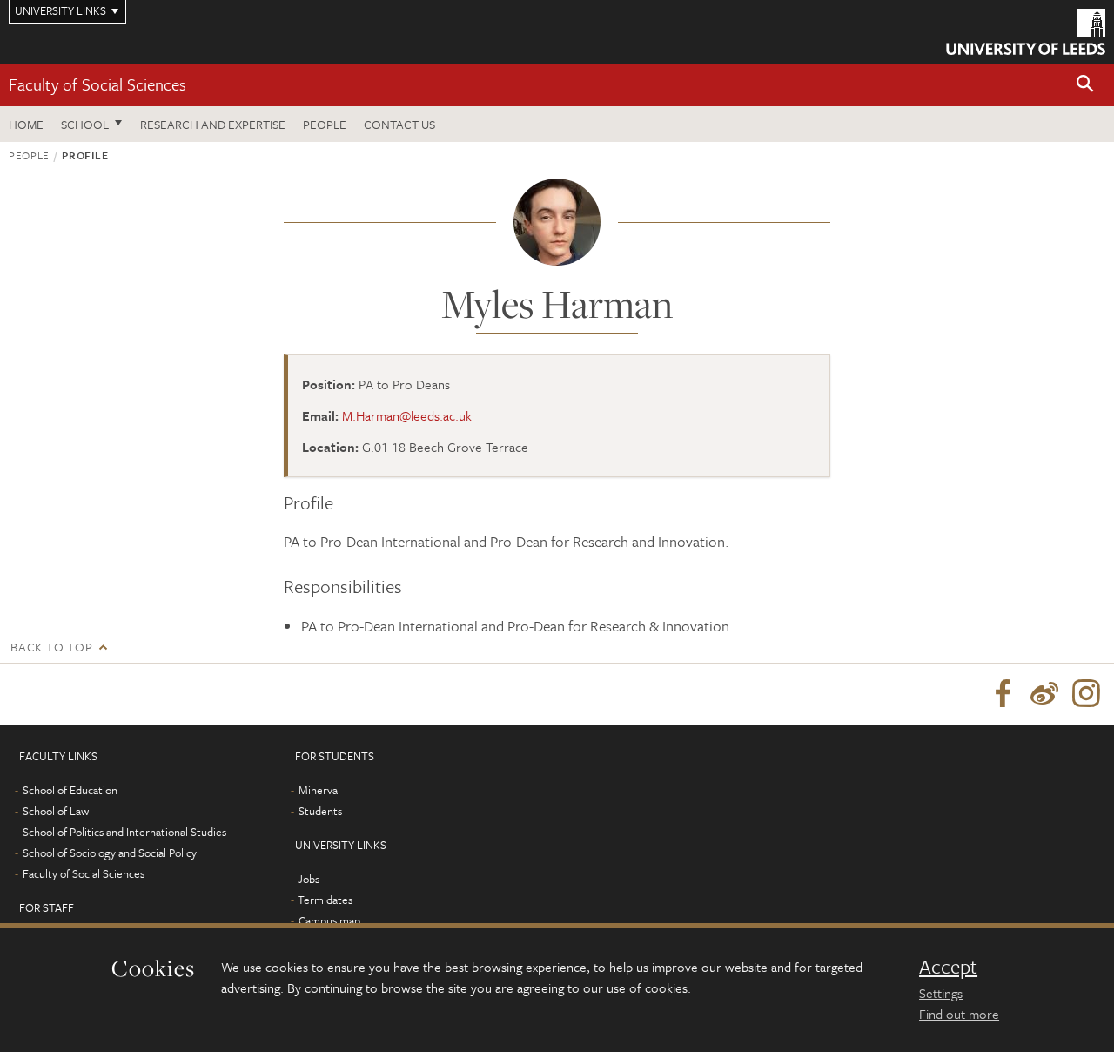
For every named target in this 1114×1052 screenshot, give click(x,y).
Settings (941, 992)
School (85, 124)
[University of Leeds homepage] (1025, 32)
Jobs (308, 878)
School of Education (70, 790)
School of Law (56, 810)
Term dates (325, 899)
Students (320, 810)
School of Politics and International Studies (124, 831)
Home (26, 124)
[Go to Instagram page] (1086, 694)
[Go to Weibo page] (1044, 694)
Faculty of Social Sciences (97, 84)
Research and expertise (212, 124)
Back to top (51, 646)
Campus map (329, 920)
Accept (948, 966)
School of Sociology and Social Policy (110, 852)
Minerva (318, 790)
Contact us (399, 124)
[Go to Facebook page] (1003, 694)
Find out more (959, 1013)
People (324, 124)
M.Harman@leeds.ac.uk (407, 415)
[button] (1085, 85)
